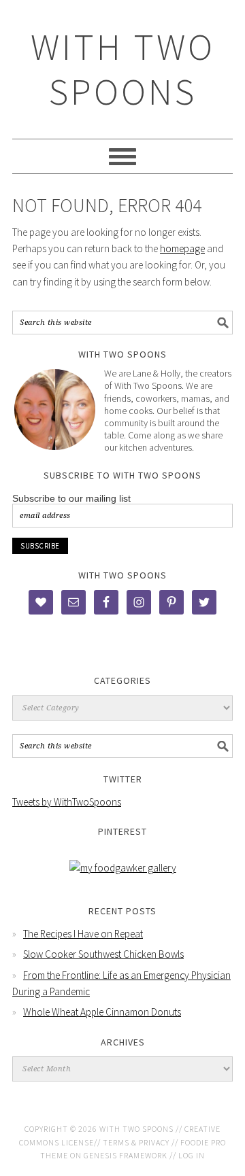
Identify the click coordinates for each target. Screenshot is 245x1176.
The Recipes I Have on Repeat (83, 933)
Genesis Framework (125, 1155)
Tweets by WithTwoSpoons (66, 801)
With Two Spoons (123, 69)
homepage (182, 248)
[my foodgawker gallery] (122, 867)
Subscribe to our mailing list (71, 498)
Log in (191, 1155)
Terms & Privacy (136, 1142)
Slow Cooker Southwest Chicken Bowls (103, 954)
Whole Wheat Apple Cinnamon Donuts (102, 1011)
